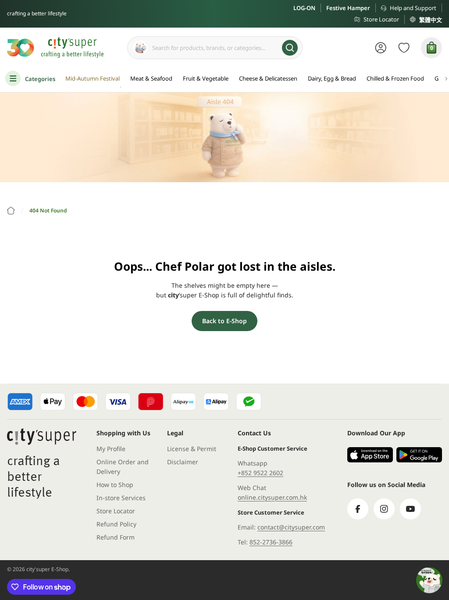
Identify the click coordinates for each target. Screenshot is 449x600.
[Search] (290, 48)
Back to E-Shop (224, 321)
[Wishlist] (404, 48)
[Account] (380, 48)
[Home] (11, 211)
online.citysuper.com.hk (272, 497)
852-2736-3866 (270, 542)
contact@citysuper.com (291, 527)
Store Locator (381, 19)
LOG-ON (304, 8)
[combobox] (215, 48)
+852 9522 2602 (260, 473)
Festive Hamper (348, 8)
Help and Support (413, 8)
